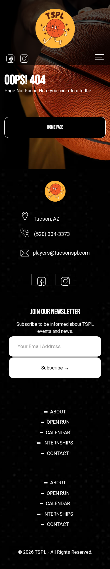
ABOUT (58, 412)
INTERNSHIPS (58, 443)
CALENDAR (58, 432)
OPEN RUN (58, 422)
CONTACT (58, 453)
